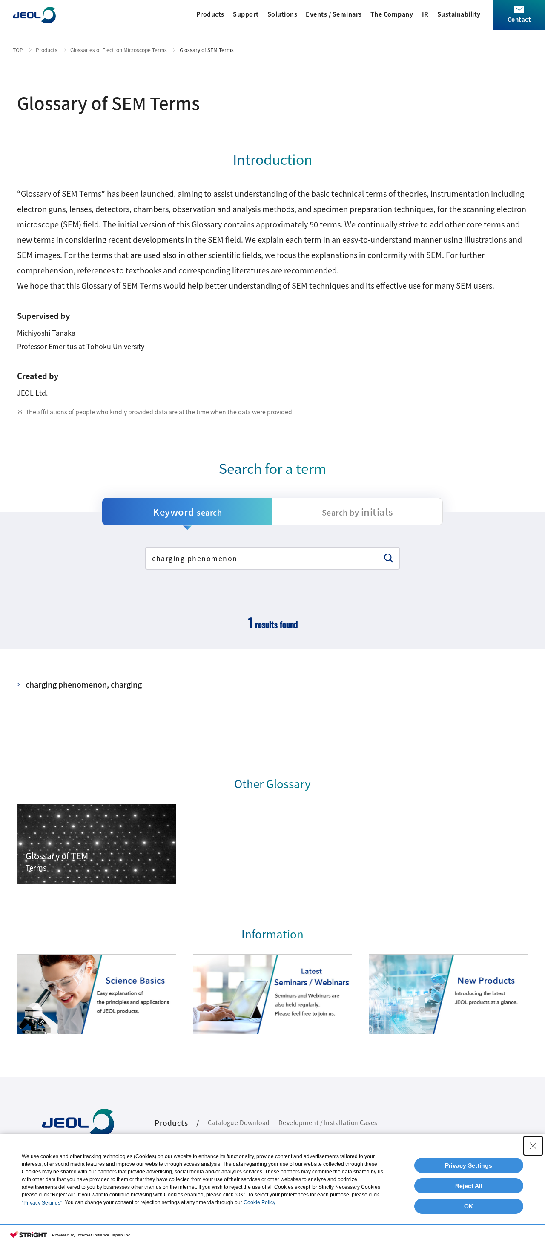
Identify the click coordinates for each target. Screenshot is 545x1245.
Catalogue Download (239, 1122)
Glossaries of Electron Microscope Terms (118, 49)
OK (468, 1206)
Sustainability (459, 14)
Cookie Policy (259, 1202)
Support (246, 14)
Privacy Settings (468, 1165)
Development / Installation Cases (328, 1122)
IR (425, 14)
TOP (18, 49)
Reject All (468, 1185)
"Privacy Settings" (42, 1203)
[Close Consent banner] (533, 1145)
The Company (391, 14)
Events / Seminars (334, 14)
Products (210, 14)
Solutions (282, 14)
